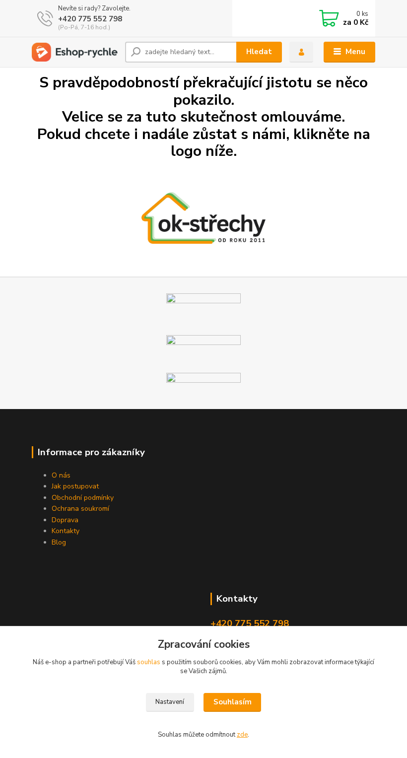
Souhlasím (232, 702)
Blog (59, 542)
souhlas (148, 662)
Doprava (65, 520)
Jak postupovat (75, 486)
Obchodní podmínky (83, 497)
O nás (61, 475)
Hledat (259, 52)
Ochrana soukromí (80, 508)
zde (242, 734)
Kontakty (65, 531)
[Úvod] (75, 52)
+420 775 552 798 (90, 19)
